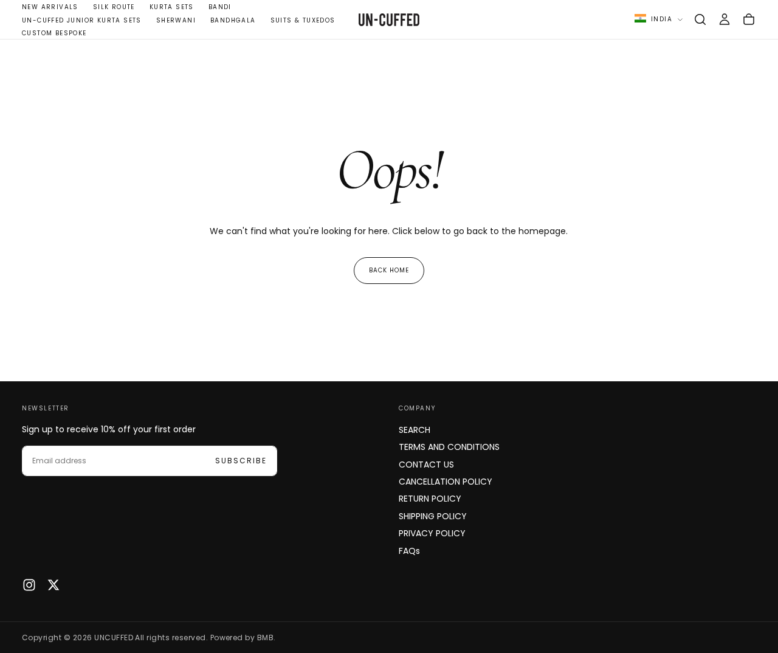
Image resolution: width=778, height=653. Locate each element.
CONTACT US (426, 464)
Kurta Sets (172, 7)
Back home (389, 270)
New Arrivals (50, 7)
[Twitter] (53, 585)
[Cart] (749, 19)
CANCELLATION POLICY (445, 481)
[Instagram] (29, 585)
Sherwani (176, 20)
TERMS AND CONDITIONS (449, 447)
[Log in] (724, 19)
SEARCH (414, 430)
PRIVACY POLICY (432, 533)
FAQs (409, 551)
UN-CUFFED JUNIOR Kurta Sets (82, 20)
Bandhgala (233, 20)
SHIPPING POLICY (433, 516)
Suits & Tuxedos (303, 20)
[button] (700, 19)
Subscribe (241, 460)
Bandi (220, 7)
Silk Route (114, 7)
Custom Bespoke (54, 33)
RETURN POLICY (430, 498)
